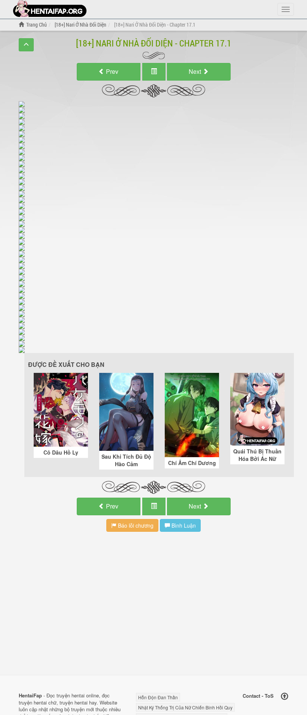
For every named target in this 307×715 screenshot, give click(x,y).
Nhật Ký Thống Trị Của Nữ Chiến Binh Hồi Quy (185, 707)
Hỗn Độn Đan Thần (158, 697)
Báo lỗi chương (135, 525)
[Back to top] (284, 696)
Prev (111, 71)
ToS (269, 695)
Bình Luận (183, 525)
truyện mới (82, 709)
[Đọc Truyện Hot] (49, 8)
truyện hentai (71, 695)
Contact (251, 695)
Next (196, 71)
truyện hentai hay (78, 702)
